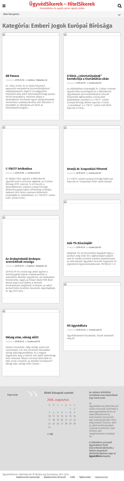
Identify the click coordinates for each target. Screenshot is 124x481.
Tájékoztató (85, 477)
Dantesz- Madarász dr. (37, 80)
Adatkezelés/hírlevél (55, 477)
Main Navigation (11, 14)
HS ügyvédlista (77, 325)
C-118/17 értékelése (19, 169)
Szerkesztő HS (95, 83)
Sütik (72, 477)
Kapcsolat (12, 394)
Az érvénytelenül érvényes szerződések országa (23, 260)
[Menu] (3, 6)
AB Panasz (12, 76)
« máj (50, 434)
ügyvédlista (95, 456)
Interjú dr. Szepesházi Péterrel (87, 169)
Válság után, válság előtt (22, 337)
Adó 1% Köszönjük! (79, 243)
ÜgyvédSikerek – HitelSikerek (62, 4)
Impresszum (101, 477)
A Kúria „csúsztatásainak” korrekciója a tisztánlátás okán (88, 77)
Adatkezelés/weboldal (28, 477)
